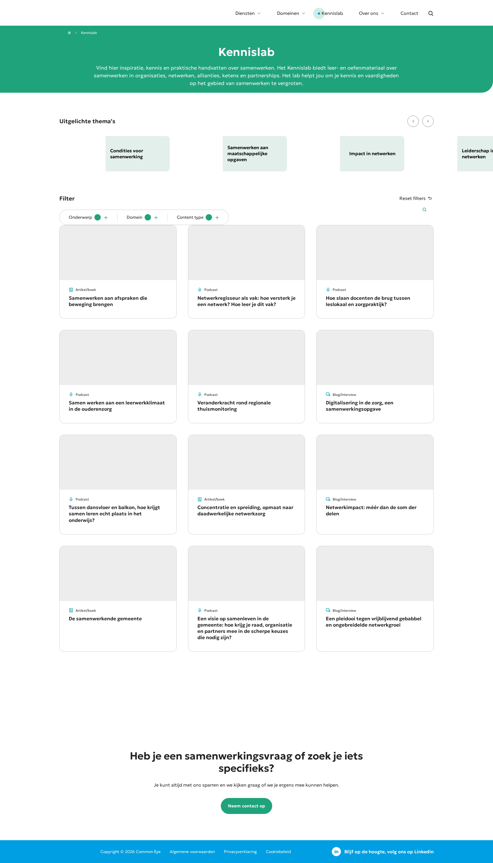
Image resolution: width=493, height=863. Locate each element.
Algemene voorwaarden (192, 851)
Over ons (368, 13)
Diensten (245, 13)
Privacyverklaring (240, 851)
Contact (409, 13)
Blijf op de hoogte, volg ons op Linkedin (389, 851)
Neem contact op (246, 806)
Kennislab (332, 13)
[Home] (69, 32)
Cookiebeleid (278, 851)
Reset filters (412, 198)
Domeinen (288, 13)
